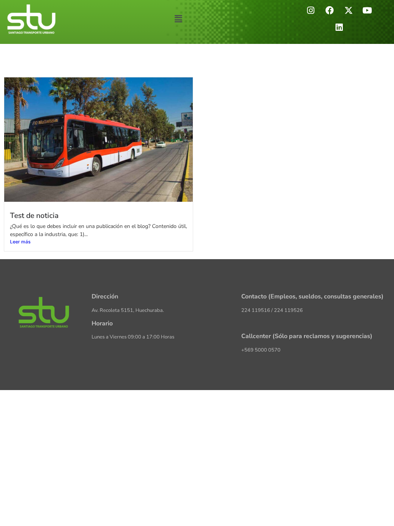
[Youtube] (367, 10)
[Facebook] (329, 10)
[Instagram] (310, 10)
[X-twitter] (348, 10)
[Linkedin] (339, 27)
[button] (178, 19)
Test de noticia (34, 216)
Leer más (20, 242)
